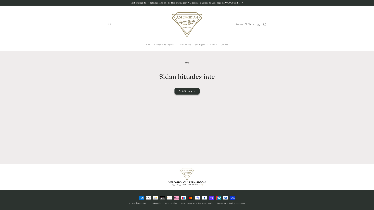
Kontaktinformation (188, 203)
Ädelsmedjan (141, 203)
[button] (110, 24)
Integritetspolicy (156, 203)
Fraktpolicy (221, 203)
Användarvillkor (171, 203)
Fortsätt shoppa (187, 91)
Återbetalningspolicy (206, 203)
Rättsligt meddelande (237, 203)
